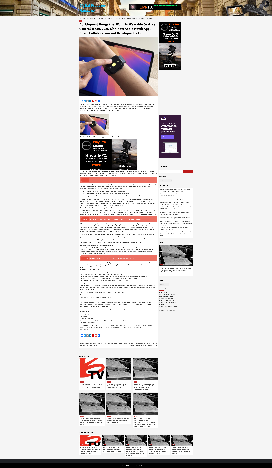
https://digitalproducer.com (166, 298)
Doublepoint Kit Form (119, 292)
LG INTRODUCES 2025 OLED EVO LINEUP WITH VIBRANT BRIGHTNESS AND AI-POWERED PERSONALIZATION (98, 343)
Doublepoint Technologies (109, 104)
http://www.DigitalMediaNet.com (167, 302)
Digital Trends (87, 304)
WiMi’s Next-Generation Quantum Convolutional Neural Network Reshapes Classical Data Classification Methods (144, 386)
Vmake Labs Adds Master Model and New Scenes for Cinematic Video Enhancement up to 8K (118, 420)
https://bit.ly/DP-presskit (104, 297)
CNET (81, 304)
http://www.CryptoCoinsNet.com (167, 310)
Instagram (124, 309)
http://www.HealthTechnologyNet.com (168, 306)
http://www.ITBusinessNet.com (167, 294)
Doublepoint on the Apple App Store (115, 191)
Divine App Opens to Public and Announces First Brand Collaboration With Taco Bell (174, 228)
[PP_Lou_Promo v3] (108, 154)
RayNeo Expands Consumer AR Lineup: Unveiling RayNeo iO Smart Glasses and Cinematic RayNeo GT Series (91, 421)
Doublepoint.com (99, 309)
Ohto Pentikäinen (100, 201)
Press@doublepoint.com (86, 318)
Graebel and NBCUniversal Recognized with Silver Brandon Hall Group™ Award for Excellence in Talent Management (175, 218)
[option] (176, 261)
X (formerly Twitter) (137, 309)
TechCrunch (101, 304)
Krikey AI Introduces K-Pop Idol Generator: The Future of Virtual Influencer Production (117, 386)
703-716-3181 (84, 316)
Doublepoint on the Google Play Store (119, 193)
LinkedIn (129, 309)
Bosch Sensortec (94, 108)
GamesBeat (94, 304)
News (81, 20)
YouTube (148, 309)
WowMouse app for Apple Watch (138, 106)
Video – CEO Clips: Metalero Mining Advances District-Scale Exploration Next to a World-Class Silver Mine (91, 386)
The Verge (107, 304)
